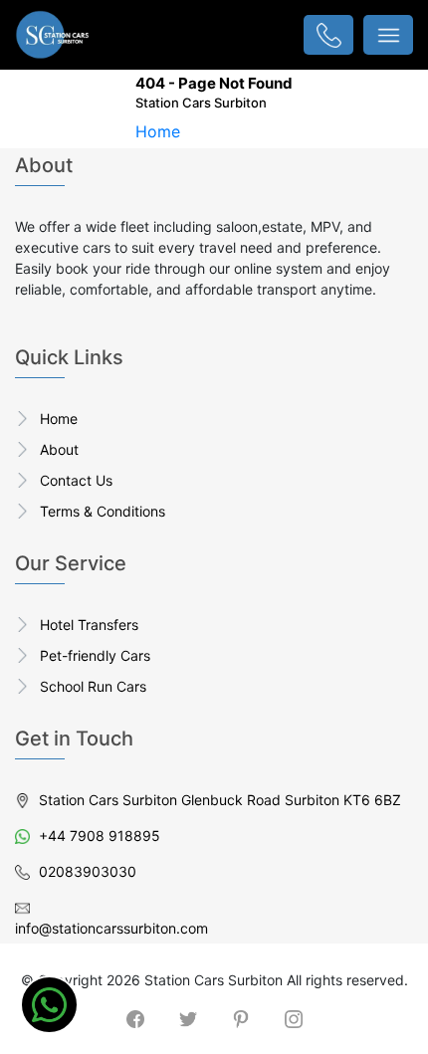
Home (157, 131)
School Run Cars (93, 686)
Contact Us (76, 480)
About (59, 449)
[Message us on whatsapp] (49, 1004)
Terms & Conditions (102, 511)
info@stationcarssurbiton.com (111, 928)
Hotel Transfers (89, 624)
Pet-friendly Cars (95, 655)
